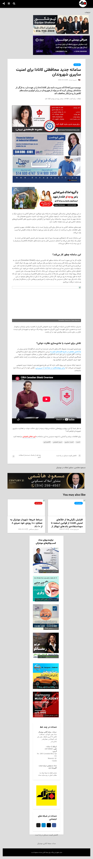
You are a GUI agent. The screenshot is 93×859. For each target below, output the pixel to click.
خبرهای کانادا (79, 503)
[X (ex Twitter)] (38, 825)
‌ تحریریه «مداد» (73, 80)
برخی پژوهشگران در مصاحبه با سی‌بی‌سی (50, 368)
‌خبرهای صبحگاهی (34, 529)
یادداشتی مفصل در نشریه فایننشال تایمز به (65, 351)
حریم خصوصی (57, 442)
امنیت (78, 442)
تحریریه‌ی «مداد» (74, 529)
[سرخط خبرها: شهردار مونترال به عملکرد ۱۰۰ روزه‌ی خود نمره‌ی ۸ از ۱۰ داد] (26, 507)
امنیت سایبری (69, 442)
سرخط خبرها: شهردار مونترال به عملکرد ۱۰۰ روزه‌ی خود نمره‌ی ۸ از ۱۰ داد (26, 523)
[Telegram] (44, 825)
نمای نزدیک (77, 65)
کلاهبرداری (47, 442)
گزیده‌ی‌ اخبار (38, 503)
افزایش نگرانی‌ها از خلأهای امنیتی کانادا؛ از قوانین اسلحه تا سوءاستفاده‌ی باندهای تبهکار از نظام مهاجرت (67, 525)
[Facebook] (54, 825)
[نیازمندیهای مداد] (46, 795)
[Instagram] (49, 825)
